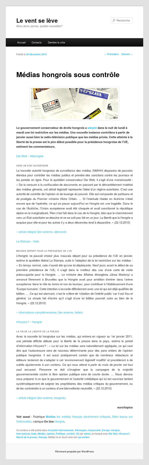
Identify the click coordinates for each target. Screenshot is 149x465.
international (23, 433)
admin (87, 433)
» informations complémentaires (49, 312)
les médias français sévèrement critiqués (83, 416)
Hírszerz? (124, 433)
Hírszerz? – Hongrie (29, 322)
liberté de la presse (26, 437)
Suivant (127, 54)
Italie (33, 433)
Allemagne (81, 430)
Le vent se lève (37, 20)
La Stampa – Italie (27, 241)
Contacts (37, 42)
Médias (50, 416)
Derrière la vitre (56, 42)
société (71, 433)
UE (77, 433)
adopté (92, 128)
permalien (83, 437)
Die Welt (113, 433)
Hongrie (59, 421)
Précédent (111, 54)
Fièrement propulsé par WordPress (74, 451)
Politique (60, 433)
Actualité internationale (61, 430)
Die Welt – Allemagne (29, 156)
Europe (106, 430)
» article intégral (41, 232)
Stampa (43, 437)
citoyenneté (94, 430)
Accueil (21, 42)
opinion (51, 433)
